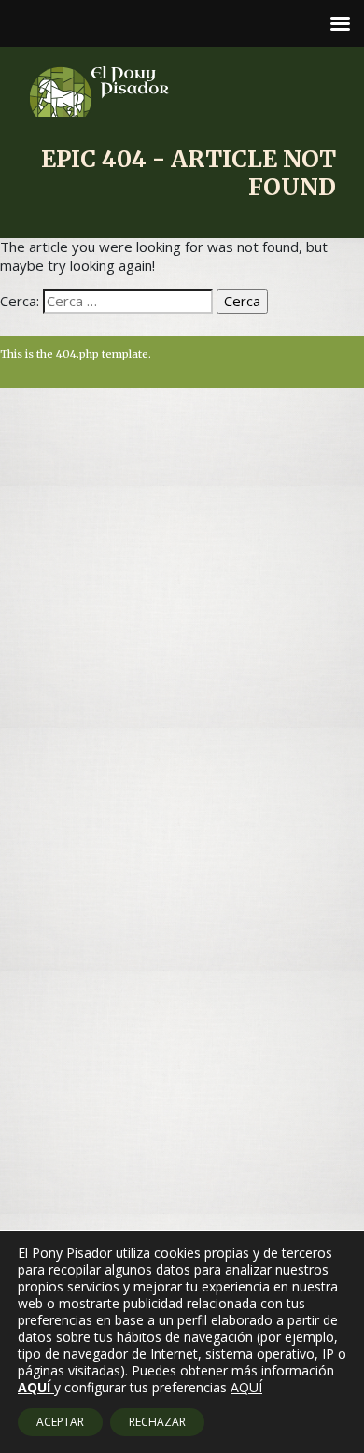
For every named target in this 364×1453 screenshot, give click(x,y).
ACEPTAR (60, 1422)
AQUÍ (246, 1387)
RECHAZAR (157, 1422)
